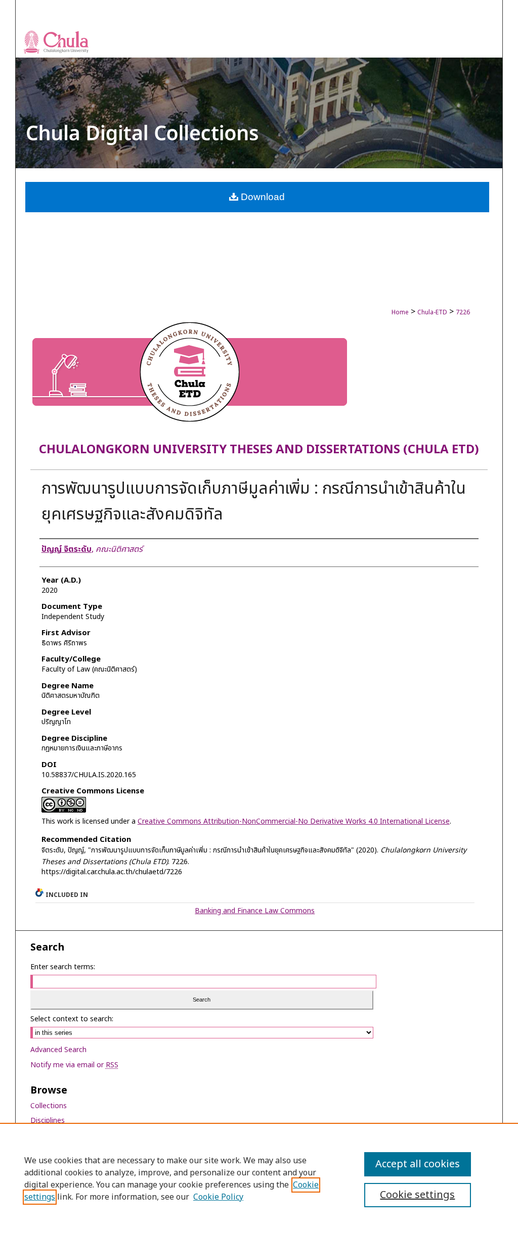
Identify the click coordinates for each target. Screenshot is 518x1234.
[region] (259, 1178)
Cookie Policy (218, 1197)
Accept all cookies (417, 1164)
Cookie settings (417, 1195)
